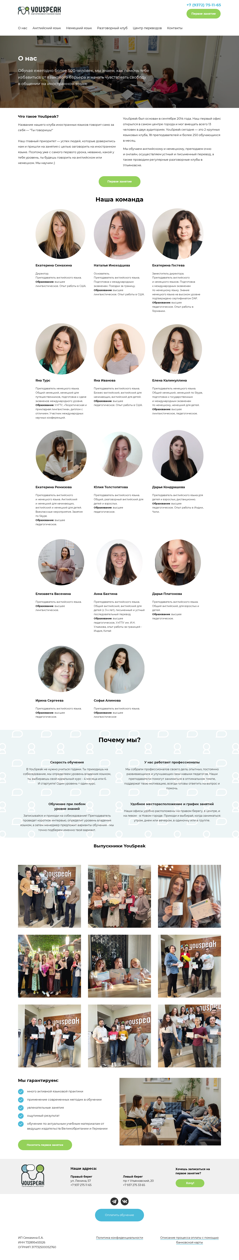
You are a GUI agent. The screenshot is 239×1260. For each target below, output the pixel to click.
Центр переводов (147, 28)
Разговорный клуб (112, 28)
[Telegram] (114, 1201)
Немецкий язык (79, 28)
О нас (22, 28)
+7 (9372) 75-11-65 (204, 5)
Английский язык (47, 28)
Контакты (174, 28)
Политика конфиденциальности (119, 1237)
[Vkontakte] (125, 1201)
